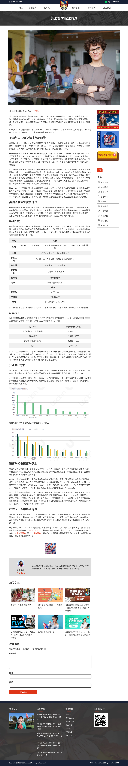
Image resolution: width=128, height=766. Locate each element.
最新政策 (104, 206)
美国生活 (104, 225)
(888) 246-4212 (17, 2)
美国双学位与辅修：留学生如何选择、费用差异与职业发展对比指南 (49, 726)
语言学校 (104, 197)
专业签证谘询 (20, 533)
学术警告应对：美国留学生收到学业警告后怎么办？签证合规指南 (49, 745)
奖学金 (103, 201)
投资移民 (104, 216)
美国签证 (104, 182)
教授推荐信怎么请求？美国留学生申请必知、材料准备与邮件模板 (49, 717)
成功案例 (104, 187)
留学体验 (104, 221)
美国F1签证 (69, 721)
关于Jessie (69, 718)
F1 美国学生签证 (33, 530)
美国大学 (104, 192)
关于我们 (68, 715)
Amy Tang (21, 573)
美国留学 (36, 111)
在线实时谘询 (35, 533)
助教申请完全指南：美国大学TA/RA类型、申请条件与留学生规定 (49, 736)
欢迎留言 (13, 653)
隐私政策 (68, 735)
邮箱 (11, 682)
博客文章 (91, 8)
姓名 (11, 673)
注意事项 (104, 211)
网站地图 (68, 732)
